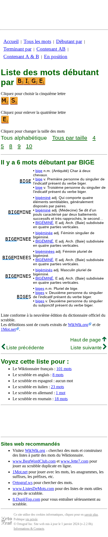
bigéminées (45, 251)
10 (29, 146)
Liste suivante (87, 347)
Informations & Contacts (29, 528)
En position (55, 56)
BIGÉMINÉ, (44, 223)
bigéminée (44, 233)
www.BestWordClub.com (34, 461)
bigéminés (43, 270)
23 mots (57, 387)
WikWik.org (78, 324)
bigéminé (43, 198)
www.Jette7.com (74, 461)
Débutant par (69, 41)
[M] (5, 103)
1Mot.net (8, 329)
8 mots (57, 375)
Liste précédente (24, 347)
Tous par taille (69, 138)
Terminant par (17, 49)
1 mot (60, 393)
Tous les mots (37, 41)
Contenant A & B (21, 56)
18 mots (61, 399)
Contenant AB (51, 49)
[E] (5, 122)
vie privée (31, 519)
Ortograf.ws (23, 482)
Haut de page (86, 340)
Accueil (11, 41)
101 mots (64, 369)
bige (38, 171)
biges (39, 288)
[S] (14, 103)
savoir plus (91, 514)
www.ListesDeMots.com (33, 488)
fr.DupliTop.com (26, 499)
